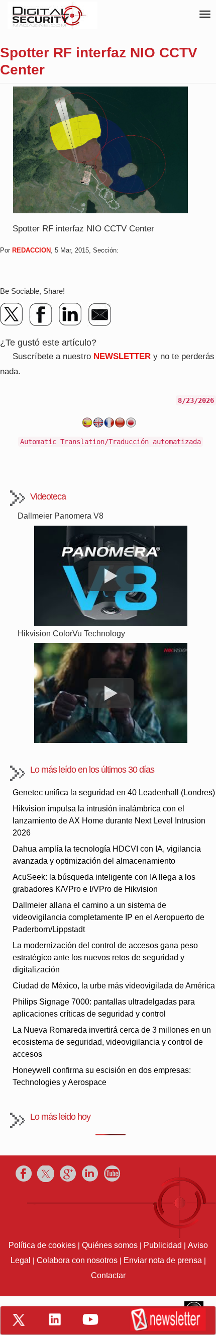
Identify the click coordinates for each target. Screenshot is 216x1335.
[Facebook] (41, 314)
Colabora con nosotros (77, 1260)
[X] (12, 314)
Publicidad (163, 1245)
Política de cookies (42, 1245)
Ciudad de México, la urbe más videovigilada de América (114, 985)
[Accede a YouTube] (90, 1319)
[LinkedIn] (70, 314)
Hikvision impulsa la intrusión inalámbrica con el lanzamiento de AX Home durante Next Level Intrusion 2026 (109, 820)
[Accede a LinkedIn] (55, 1319)
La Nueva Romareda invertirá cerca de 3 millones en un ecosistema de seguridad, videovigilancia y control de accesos (112, 1042)
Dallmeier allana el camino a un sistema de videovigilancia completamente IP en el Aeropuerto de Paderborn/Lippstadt (108, 917)
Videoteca (48, 496)
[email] (99, 314)
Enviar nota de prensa (163, 1260)
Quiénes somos (110, 1245)
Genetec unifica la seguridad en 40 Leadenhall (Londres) (114, 792)
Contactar (108, 1275)
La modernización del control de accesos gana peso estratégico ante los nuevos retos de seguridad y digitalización (105, 957)
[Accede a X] (19, 1320)
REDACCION (31, 250)
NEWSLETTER (122, 356)
